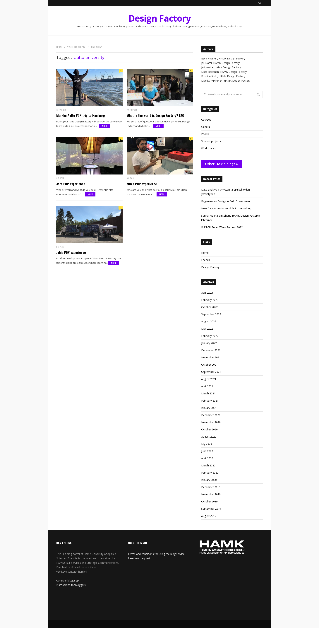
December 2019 (210, 487)
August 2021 (208, 379)
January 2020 (209, 480)
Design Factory (210, 267)
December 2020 (210, 415)
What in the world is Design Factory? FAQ (155, 115)
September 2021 (211, 372)
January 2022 (209, 343)
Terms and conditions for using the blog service (156, 554)
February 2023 (209, 300)
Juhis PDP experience (71, 252)
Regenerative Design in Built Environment (226, 201)
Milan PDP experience (142, 184)
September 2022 (211, 314)
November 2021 (211, 357)
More (104, 125)
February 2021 (209, 400)
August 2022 (208, 321)
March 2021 (208, 393)
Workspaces (208, 148)
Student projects (211, 141)
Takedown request (139, 558)
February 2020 (209, 472)
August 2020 (208, 436)
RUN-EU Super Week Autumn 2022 (222, 227)
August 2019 (208, 516)
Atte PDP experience (70, 184)
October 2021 (209, 364)
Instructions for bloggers (71, 585)
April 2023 (207, 292)
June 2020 (207, 451)
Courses (206, 119)
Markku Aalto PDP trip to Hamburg (80, 115)
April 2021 (207, 386)
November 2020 (211, 422)
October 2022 (209, 307)
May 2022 (207, 328)
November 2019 (211, 494)
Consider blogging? (67, 580)
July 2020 (206, 444)
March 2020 (208, 465)
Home (205, 252)
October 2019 (209, 501)
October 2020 (209, 429)
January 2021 (209, 408)
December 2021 (210, 350)
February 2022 (209, 336)
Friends (205, 260)
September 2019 (211, 508)
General (205, 127)
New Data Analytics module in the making (226, 208)
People (205, 134)
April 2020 (207, 458)
